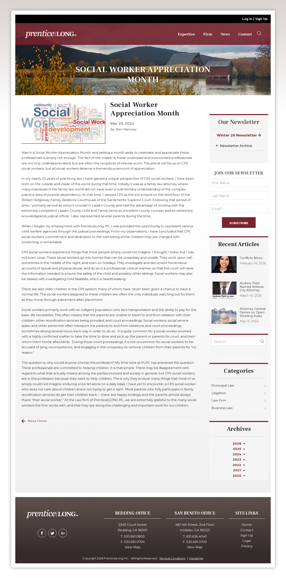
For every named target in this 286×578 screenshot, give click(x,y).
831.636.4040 (196, 536)
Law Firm (218, 400)
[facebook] (42, 533)
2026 (237, 444)
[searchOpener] (259, 33)
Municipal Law (222, 385)
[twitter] (52, 533)
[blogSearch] (262, 341)
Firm (207, 34)
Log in (247, 19)
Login (246, 541)
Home (247, 525)
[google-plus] (63, 533)
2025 (237, 449)
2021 (237, 470)
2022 (237, 465)
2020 (237, 476)
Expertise (186, 34)
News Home (37, 421)
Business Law (222, 408)
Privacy (247, 546)
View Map (132, 547)
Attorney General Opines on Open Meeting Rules (252, 312)
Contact (245, 34)
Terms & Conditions (172, 558)
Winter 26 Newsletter (237, 135)
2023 (237, 459)
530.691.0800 (134, 536)
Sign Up (261, 19)
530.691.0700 (134, 542)
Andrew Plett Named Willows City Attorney (252, 286)
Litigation (218, 393)
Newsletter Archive (236, 146)
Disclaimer (196, 558)
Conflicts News (251, 258)
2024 (237, 454)
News (225, 34)
